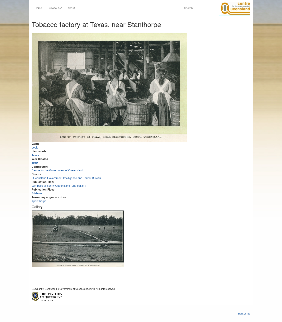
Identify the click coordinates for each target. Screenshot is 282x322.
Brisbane (37, 193)
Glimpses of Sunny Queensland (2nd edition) (59, 185)
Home (38, 8)
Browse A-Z (55, 8)
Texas (35, 155)
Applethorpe (39, 201)
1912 (35, 163)
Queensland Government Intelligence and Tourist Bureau (66, 178)
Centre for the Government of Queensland (57, 170)
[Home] (234, 8)
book (35, 147)
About (71, 8)
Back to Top (244, 313)
